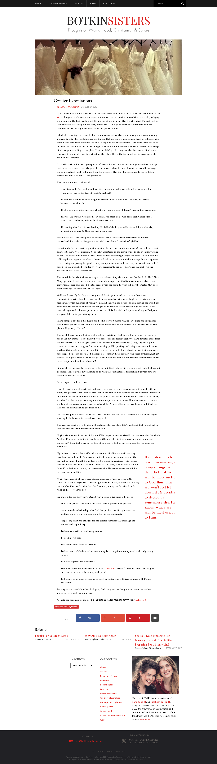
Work (102, 719)
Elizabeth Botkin (159, 702)
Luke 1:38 (141, 600)
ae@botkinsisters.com (89, 741)
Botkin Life (105, 680)
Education (104, 689)
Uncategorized (106, 706)
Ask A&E (103, 671)
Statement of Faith (58, 3)
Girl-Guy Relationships (110, 698)
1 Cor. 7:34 (109, 568)
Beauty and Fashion (109, 676)
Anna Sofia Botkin (44, 639)
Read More (145, 719)
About (38, 3)
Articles (79, 3)
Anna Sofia (137, 702)
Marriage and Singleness (66, 606)
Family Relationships (109, 693)
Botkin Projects (107, 684)
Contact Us (109, 3)
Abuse (103, 667)
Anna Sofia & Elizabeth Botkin (99, 639)
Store (93, 3)
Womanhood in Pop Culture (112, 715)
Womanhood (106, 711)
